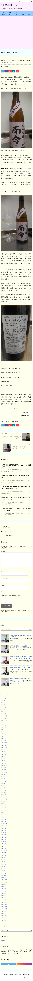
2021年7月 (3, 835)
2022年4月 (3, 814)
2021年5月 (3, 839)
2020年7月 (3, 861)
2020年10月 (4, 855)
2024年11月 (4, 745)
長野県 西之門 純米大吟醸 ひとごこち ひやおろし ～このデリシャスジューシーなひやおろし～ (21, 658)
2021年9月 (3, 830)
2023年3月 (3, 790)
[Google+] (10, 71)
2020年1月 (3, 875)
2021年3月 (3, 844)
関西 (24, 412)
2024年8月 (3, 752)
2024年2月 (3, 765)
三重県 (30, 412)
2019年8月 (3, 886)
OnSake (29, 415)
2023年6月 (3, 783)
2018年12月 (4, 904)
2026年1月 (3, 713)
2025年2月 (3, 738)
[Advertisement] (16, 32)
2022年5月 (3, 812)
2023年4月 (3, 787)
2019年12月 (4, 877)
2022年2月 (3, 819)
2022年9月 (3, 803)
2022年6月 (3, 810)
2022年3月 (3, 817)
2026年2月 (3, 711)
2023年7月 (3, 781)
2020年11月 (4, 852)
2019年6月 (3, 891)
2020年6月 (3, 864)
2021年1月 (3, 848)
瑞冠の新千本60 (26, 171)
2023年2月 (3, 792)
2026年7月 (3, 700)
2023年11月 (4, 772)
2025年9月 (3, 722)
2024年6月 (3, 756)
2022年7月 (3, 808)
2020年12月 (4, 850)
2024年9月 (3, 749)
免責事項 (20, 1)
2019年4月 (3, 895)
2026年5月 (3, 704)
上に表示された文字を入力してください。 (11, 595)
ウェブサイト (4, 585)
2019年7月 (3, 888)
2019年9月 (3, 884)
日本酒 (26, 412)
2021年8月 (3, 832)
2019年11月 (4, 879)
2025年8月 (3, 725)
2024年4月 (3, 760)
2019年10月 (4, 882)
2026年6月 (3, 702)
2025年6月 (3, 729)
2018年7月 (3, 915)
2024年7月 (3, 754)
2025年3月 (3, 736)
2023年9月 (3, 776)
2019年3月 (3, 897)
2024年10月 (4, 747)
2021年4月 (3, 841)
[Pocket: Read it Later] (17, 71)
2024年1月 (3, 767)
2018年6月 (3, 918)
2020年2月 (3, 873)
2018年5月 (3, 920)
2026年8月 (3, 698)
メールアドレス (5, 578)
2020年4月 (3, 868)
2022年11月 (4, 799)
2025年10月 (4, 720)
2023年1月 (3, 794)
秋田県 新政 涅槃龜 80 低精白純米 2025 (20, 646)
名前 (2, 571)
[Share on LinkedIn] (13, 71)
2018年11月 (4, 906)
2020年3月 (3, 870)
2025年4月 (3, 734)
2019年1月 (3, 902)
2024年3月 (3, 763)
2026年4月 (3, 707)
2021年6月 (3, 837)
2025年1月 (3, 740)
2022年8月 (3, 805)
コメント (3, 551)
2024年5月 (3, 758)
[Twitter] (8, 964)
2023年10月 (4, 774)
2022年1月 (3, 821)
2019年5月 (3, 893)
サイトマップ (4, 940)
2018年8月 (3, 913)
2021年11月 (4, 826)
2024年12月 (4, 743)
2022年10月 (4, 801)
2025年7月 (3, 727)
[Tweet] (2, 71)
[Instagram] (24, 964)
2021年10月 (4, 828)
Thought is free (25, 977)
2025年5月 (3, 731)
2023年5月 (3, 785)
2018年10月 (4, 909)
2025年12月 (4, 716)
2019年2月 (3, 900)
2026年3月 (3, 709)
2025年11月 (4, 718)
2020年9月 (3, 857)
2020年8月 (3, 859)
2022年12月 (4, 796)
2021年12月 (4, 823)
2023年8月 (3, 778)
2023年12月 (4, 769)
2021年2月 (3, 846)
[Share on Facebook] (6, 71)
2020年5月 (3, 866)
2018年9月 (3, 911)
